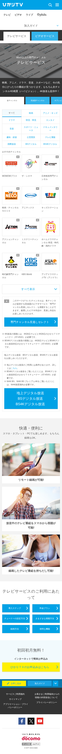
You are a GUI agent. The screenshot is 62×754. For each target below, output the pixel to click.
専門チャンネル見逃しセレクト (30, 322)
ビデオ (18, 15)
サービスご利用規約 (15, 694)
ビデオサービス (44, 36)
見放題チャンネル (37, 100)
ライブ (29, 15)
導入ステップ (14, 608)
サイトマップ (15, 699)
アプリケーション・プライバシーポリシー (15, 706)
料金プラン (45, 608)
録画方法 (15, 629)
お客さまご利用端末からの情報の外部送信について (47, 695)
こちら (14, 368)
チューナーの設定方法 (14, 618)
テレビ (7, 15)
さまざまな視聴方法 (44, 618)
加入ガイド (31, 25)
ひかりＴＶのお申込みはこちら (30, 667)
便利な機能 (45, 629)
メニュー (58, 5)
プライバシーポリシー (46, 702)
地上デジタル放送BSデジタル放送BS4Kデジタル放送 (30, 398)
